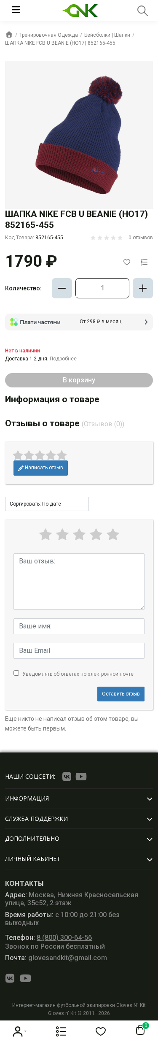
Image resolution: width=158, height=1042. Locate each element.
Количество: (23, 288)
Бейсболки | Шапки (107, 35)
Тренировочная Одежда (48, 35)
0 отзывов (141, 238)
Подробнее (63, 359)
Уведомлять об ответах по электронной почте (78, 674)
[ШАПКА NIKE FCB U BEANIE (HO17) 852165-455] (79, 135)
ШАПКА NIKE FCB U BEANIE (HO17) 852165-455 (60, 43)
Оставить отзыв (121, 694)
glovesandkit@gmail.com (56, 958)
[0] (138, 1030)
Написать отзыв (43, 468)
